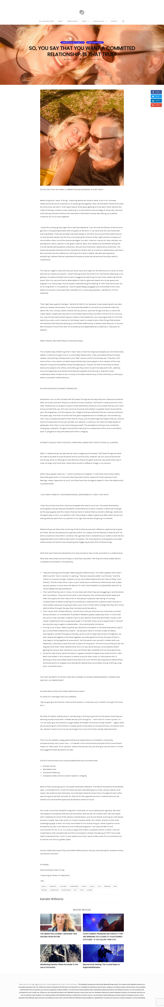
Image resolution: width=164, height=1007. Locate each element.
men (115, 886)
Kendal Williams (51, 899)
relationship (66, 890)
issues (92, 886)
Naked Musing (72, 21)
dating (84, 886)
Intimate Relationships (95, 42)
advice (43, 886)
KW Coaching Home (46, 21)
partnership (54, 890)
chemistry (53, 886)
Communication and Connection (72, 42)
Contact (114, 21)
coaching (63, 886)
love (99, 886)
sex (75, 890)
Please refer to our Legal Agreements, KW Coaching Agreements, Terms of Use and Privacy (48, 984)
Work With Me (98, 21)
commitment (74, 886)
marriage (107, 886)
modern (44, 890)
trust (82, 890)
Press (84, 21)
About (60, 21)
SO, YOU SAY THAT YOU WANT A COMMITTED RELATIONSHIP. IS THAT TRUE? (82, 51)
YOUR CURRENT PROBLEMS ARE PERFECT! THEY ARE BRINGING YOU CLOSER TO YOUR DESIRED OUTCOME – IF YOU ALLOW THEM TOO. (103, 936)
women (89, 890)
